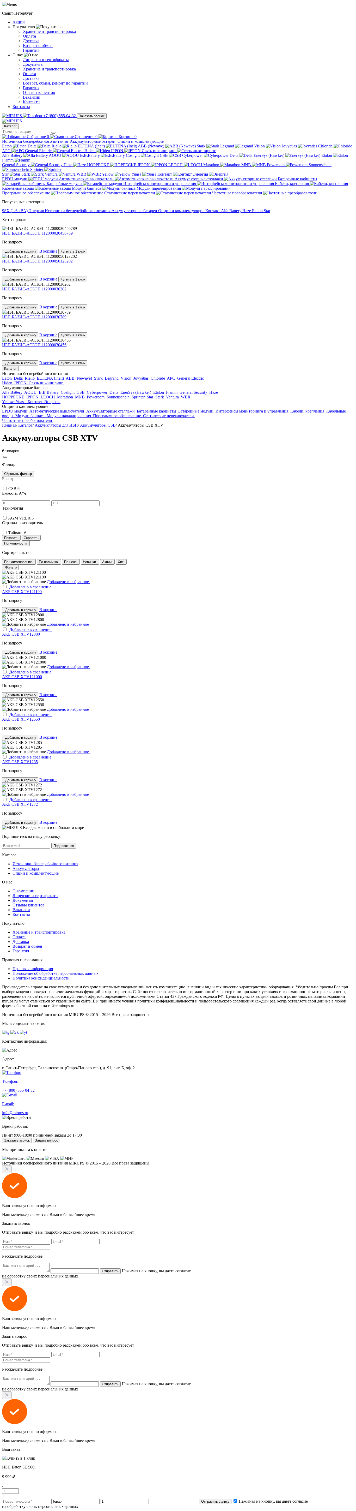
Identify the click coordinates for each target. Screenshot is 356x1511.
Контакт (165, 174)
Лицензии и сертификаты (46, 59)
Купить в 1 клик (72, 251)
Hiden (90, 150)
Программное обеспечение (26, 193)
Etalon (327, 155)
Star (6, 174)
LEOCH (176, 165)
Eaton (7, 146)
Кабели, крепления (292, 183)
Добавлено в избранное (68, 582)
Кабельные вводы (18, 188)
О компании (23, 891)
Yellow (108, 174)
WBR (82, 174)
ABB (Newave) (151, 146)
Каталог (10, 126)
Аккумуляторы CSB (98, 425)
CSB (164, 155)
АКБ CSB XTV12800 (21, 634)
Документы (33, 64)
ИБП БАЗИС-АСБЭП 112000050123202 (37, 261)
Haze (68, 165)
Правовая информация (33, 968)
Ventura (52, 174)
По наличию (49, 562)
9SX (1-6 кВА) (15, 210)
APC (6, 150)
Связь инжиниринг (159, 150)
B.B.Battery (90, 155)
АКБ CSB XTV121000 (22, 676)
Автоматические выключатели (87, 179)
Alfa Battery (12, 155)
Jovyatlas (290, 146)
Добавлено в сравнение (30, 587)
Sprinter (37, 169)
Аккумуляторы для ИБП (56, 425)
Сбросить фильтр (18, 474)
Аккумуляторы (26, 868)
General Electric (39, 150)
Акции (19, 22)
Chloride (326, 146)
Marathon (211, 165)
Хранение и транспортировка (49, 31)
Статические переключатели (130, 193)
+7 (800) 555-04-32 (59, 116)
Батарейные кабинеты (157, 411)
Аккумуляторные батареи (93, 141)
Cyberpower (193, 155)
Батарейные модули (65, 183)
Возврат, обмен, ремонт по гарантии (55, 83)
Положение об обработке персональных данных (56, 973)
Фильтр (10, 567)
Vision (260, 146)
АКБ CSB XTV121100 (22, 591)
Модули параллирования (159, 188)
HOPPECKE (98, 165)
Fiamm (8, 160)
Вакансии (31, 97)
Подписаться (63, 846)
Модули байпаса (87, 188)
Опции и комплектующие (141, 141)
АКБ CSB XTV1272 (20, 804)
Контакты (31, 102)
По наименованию (19, 562)
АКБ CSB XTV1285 (20, 762)
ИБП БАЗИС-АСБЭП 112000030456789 (37, 233)
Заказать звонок (92, 116)
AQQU (55, 155)
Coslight (133, 155)
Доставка (31, 41)
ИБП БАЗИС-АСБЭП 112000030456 (34, 345)
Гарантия (31, 50)
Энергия (201, 174)
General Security (16, 165)
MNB (246, 165)
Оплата (29, 36)
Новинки (90, 562)
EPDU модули (15, 179)
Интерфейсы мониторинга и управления (160, 183)
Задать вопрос (46, 1140)
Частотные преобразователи (237, 193)
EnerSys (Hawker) (269, 155)
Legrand (227, 146)
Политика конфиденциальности (41, 978)
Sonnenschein (119, 397)
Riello (57, 146)
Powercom (276, 165)
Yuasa (136, 174)
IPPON (117, 150)
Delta (33, 146)
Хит (121, 562)
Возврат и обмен (38, 45)
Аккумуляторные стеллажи (199, 179)
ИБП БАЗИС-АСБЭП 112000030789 (34, 317)
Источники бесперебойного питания (35, 141)
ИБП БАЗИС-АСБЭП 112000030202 (34, 289)
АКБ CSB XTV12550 (21, 719)
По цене (71, 562)
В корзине (48, 251)
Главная (9, 425)
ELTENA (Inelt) (92, 146)
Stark (201, 146)
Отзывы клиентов (39, 92)
